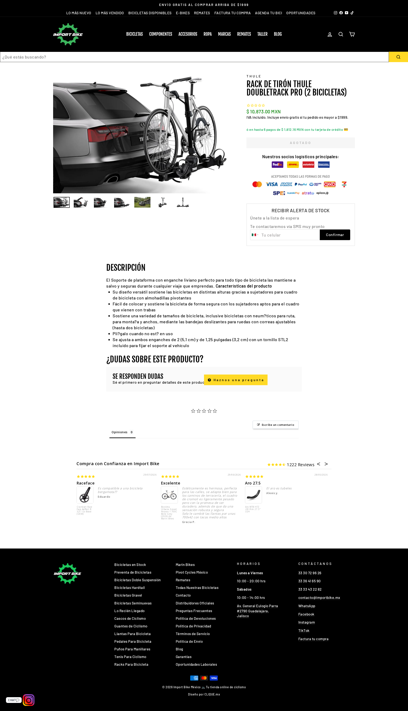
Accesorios (187, 34)
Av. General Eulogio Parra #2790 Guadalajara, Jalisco (257, 611)
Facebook (306, 614)
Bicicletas (134, 34)
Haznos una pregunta (238, 380)
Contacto (183, 595)
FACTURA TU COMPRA (232, 13)
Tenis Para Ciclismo (130, 656)
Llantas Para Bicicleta (132, 633)
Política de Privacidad (193, 626)
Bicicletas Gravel (128, 595)
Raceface (85, 483)
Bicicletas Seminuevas (133, 603)
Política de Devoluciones (196, 618)
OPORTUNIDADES (301, 13)
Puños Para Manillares (132, 649)
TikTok (304, 630)
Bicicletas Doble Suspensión (137, 580)
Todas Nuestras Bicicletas (197, 587)
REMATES (202, 13)
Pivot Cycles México (192, 572)
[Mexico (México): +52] (255, 235)
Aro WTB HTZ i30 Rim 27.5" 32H (253, 509)
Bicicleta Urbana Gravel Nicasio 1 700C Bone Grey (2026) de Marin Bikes (169, 513)
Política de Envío (189, 641)
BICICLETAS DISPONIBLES (150, 13)
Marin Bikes (185, 564)
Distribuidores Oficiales (195, 603)
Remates (244, 34)
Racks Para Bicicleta (131, 664)
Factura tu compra (313, 639)
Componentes (160, 34)
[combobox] (194, 57)
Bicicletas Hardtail (129, 587)
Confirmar (335, 234)
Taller (262, 34)
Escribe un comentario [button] (278, 425)
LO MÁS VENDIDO (110, 13)
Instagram (306, 622)
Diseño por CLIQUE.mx (204, 694)
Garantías (184, 656)
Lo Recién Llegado (129, 610)
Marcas (224, 34)
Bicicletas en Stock (130, 564)
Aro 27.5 (253, 483)
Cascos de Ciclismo (130, 618)
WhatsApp (306, 606)
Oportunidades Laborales (196, 664)
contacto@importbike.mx (319, 597)
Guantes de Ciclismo (130, 626)
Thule (254, 76)
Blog (278, 34)
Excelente (170, 483)
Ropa (208, 34)
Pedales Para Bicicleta (132, 641)
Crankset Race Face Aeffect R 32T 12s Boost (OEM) (84, 510)
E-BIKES (183, 13)
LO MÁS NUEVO (78, 13)
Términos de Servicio (193, 633)
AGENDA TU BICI (268, 13)
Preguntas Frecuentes (194, 610)
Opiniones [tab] (120, 432)
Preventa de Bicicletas (132, 572)
